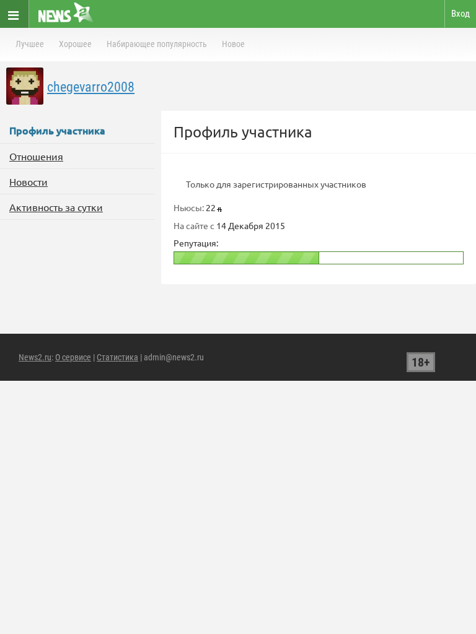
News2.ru (35, 357)
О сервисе (73, 357)
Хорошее (75, 44)
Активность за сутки (56, 207)
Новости (28, 181)
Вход (460, 13)
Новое (233, 44)
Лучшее (29, 44)
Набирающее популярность (157, 44)
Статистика (117, 357)
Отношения (36, 156)
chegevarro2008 (90, 87)
